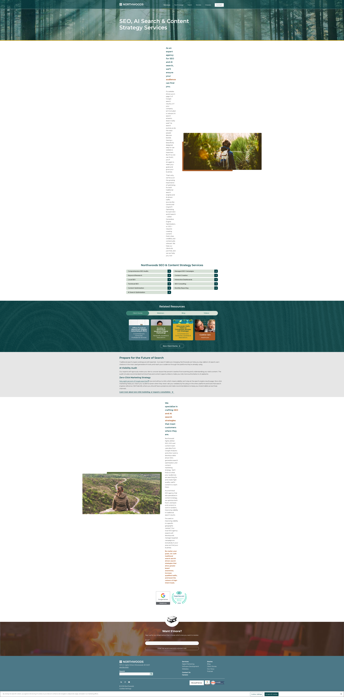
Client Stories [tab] (137, 313)
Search (122, 671)
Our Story (210, 669)
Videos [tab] (206, 313)
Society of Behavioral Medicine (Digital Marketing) (161, 330)
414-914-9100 (124, 667)
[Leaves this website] (179, 597)
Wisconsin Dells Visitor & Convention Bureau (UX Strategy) (183, 328)
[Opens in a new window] (163, 604)
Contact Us (186, 672)
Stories (210, 661)
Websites (185, 669)
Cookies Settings (256, 694)
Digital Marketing (188, 664)
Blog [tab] (183, 313)
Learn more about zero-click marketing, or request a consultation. (145, 392)
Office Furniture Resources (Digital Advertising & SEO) (139, 329)
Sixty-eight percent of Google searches (133, 381)
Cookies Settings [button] (125, 688)
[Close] (341, 694)
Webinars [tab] (160, 313)
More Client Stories (170, 346)
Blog (209, 664)
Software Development (190, 666)
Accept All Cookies (272, 694)
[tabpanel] (172, 333)
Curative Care (205, 335)
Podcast (210, 671)
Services (185, 661)
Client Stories (212, 666)
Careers (185, 675)
